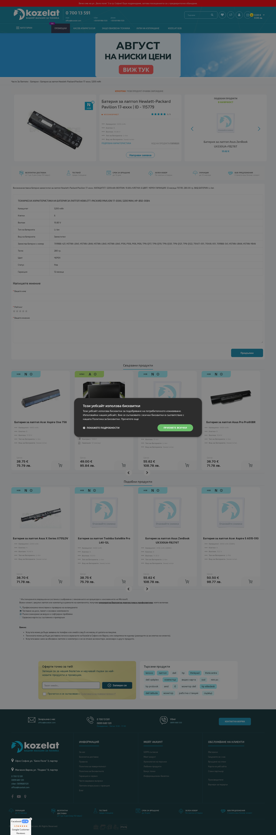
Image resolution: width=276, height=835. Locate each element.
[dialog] (138, 417)
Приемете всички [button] (175, 427)
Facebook (19, 821)
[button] (101, 427)
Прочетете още (130, 419)
